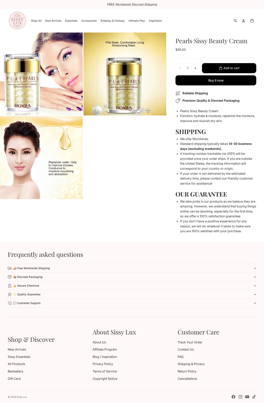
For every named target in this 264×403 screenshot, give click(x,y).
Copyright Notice (105, 379)
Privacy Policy (103, 364)
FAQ (180, 357)
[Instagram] (240, 396)
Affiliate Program (105, 349)
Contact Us (186, 349)
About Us (99, 342)
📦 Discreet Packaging (28, 276)
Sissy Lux (22, 396)
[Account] (243, 20)
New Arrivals (17, 349)
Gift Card (14, 379)
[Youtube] (247, 396)
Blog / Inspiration (105, 357)
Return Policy (187, 371)
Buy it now (216, 80)
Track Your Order (190, 342)
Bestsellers (15, 371)
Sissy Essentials (19, 357)
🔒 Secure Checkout (26, 285)
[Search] (235, 20)
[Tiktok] (254, 396)
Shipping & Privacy (191, 364)
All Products (16, 364)
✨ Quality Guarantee (26, 294)
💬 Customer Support (27, 303)
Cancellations (187, 379)
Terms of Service (105, 371)
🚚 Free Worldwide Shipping (31, 268)
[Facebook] (233, 396)
